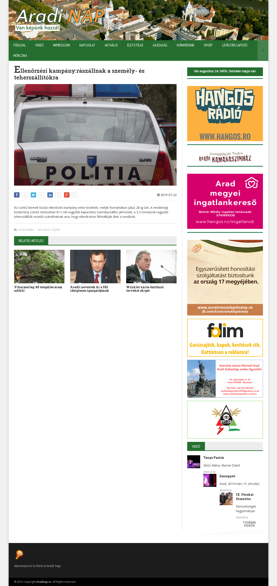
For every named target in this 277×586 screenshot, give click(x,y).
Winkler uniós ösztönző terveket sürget (145, 289)
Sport (208, 45)
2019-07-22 (168, 195)
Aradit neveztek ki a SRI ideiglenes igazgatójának (89, 289)
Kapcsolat (87, 45)
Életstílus (135, 45)
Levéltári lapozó (234, 45)
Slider (55, 230)
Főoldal (19, 45)
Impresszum (61, 45)
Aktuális (111, 45)
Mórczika (20, 55)
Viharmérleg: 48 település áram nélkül (38, 289)
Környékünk (185, 45)
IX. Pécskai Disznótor (245, 496)
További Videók (249, 523)
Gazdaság (160, 45)
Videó (39, 45)
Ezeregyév (228, 476)
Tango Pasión (213, 457)
